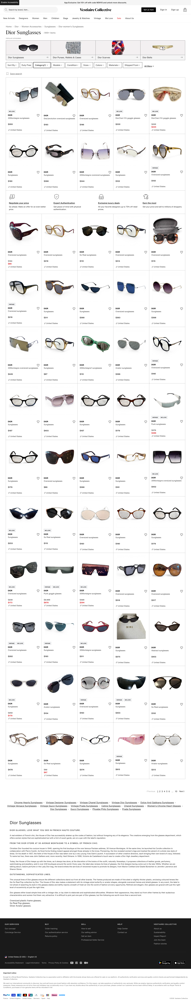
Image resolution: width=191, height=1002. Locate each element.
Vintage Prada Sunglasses (84, 806)
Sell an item (149, 9)
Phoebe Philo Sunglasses (106, 809)
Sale (119, 18)
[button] (185, 10)
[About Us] (136, 18)
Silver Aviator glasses (20, 905)
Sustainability (159, 932)
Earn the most (149, 203)
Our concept (10, 928)
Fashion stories (160, 943)
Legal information (32, 963)
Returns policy (51, 936)
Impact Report (160, 936)
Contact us (122, 932)
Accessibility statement (14, 963)
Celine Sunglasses (111, 806)
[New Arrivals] (17, 18)
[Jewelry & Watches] (92, 18)
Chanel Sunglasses (134, 806)
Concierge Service (13, 932)
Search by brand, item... (19, 9)
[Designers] (30, 18)
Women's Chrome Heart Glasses (164, 806)
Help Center (123, 928)
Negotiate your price (19, 203)
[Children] (61, 18)
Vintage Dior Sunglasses (124, 802)
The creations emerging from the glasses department (152, 835)
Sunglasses (50, 26)
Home (9, 26)
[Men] (49, 18)
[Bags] (70, 18)
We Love (109, 18)
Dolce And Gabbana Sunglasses (157, 802)
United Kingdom (15, 998)
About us (158, 928)
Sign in (163, 9)
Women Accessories (31, 26)
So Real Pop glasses (20, 903)
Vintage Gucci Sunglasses (53, 806)
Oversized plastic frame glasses (25, 900)
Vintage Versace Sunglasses (22, 806)
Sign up (175, 9)
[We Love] (115, 18)
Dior (17, 26)
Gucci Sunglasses (79, 809)
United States (27, 998)
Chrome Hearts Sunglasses (28, 802)
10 (176, 791)
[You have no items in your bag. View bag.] (185, 10)
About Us (129, 18)
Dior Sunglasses (58, 809)
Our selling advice (89, 932)
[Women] (41, 18)
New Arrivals (9, 18)
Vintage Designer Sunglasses (61, 802)
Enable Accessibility (9, 2)
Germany (36, 998)
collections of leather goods (148, 861)
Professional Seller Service (92, 940)
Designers (23, 18)
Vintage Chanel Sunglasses (94, 802)
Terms (44, 963)
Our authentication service (56, 932)
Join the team (160, 940)
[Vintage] (103, 18)
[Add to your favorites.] (38, 115)
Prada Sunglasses (131, 809)
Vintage (97, 18)
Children (55, 18)
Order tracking (51, 928)
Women (35, 18)
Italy (48, 998)
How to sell (86, 928)
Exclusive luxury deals (109, 203)
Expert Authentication (64, 203)
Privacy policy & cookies (58, 963)
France (5, 998)
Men (45, 18)
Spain (43, 998)
